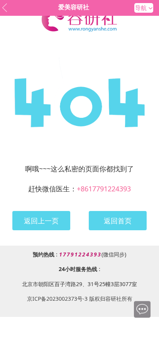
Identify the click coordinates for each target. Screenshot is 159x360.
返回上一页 (41, 220)
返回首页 (118, 220)
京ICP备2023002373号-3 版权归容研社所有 (79, 298)
